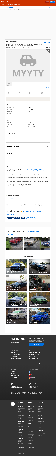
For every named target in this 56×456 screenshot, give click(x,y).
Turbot (23, 217)
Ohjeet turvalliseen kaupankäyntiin (35, 387)
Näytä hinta (46, 42)
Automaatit (16, 217)
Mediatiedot (14, 373)
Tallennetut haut (15, 352)
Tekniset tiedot (11, 133)
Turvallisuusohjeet (33, 358)
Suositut (10, 234)
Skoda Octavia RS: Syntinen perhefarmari (39, 299)
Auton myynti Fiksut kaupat (17, 384)
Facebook (33, 371)
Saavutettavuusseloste (34, 364)
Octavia (15, 9)
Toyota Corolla (32, 243)
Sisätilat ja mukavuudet (13, 146)
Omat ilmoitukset (15, 354)
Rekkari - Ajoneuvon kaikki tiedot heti (35, 384)
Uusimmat (7, 4)
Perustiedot (10, 104)
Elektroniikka (10, 153)
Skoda (11, 9)
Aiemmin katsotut (34, 232)
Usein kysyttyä (32, 356)
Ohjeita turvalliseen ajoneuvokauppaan (16, 202)
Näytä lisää (10, 190)
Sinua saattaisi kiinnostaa (17, 232)
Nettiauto (4, 1)
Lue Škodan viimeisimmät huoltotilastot (39, 316)
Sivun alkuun (28, 330)
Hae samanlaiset (12, 214)
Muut (8, 160)
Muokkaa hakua (9, 7)
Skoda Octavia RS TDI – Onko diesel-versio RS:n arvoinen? (16, 299)
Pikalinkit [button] (15, 4)
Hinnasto (13, 371)
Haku (3, 4)
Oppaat (30, 362)
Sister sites (8, 1)
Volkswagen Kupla (14, 243)
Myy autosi (52, 1)
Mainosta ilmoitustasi (16, 358)
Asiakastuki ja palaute (34, 352)
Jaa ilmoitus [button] (49, 7)
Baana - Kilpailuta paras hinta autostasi (17, 387)
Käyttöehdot (32, 360)
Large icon (47, 51)
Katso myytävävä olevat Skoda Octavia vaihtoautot (17, 198)
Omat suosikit (14, 356)
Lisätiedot (9, 166)
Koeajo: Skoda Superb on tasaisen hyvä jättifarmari (16, 316)
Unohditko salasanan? (34, 354)
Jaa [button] (48, 87)
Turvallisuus (10, 140)
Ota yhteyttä (14, 377)
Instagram (33, 377)
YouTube (33, 374)
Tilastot (47, 201)
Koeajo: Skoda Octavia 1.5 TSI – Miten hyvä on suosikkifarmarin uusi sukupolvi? (16, 266)
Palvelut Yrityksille (15, 375)
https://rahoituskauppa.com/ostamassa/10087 (32, 169)
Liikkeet (11, 4)
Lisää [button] (19, 4)
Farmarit (10, 217)
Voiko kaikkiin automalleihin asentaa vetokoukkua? (39, 283)
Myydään (7, 9)
